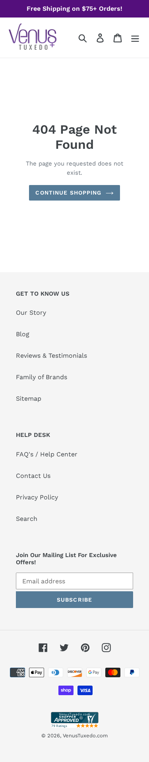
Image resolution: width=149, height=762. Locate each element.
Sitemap (28, 398)
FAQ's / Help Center (46, 454)
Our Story (31, 312)
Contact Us (33, 475)
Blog (22, 334)
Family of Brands (41, 377)
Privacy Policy (37, 497)
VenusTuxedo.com (85, 736)
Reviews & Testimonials (51, 355)
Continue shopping (68, 192)
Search (26, 518)
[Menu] (135, 38)
